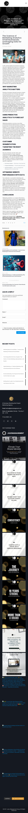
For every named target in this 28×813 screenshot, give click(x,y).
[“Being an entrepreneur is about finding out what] (14, 760)
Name (4, 312)
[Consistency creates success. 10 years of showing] (14, 520)
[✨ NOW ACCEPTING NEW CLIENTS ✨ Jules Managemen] (14, 688)
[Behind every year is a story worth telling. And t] (14, 496)
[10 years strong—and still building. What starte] (14, 592)
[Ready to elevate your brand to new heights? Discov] (14, 640)
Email (4, 317)
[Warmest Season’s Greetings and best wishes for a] (14, 736)
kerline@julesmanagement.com (13, 408)
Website (4, 322)
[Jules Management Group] (6, 3)
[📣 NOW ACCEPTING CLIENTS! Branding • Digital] (14, 664)
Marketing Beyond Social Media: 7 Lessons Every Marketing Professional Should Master (13, 250)
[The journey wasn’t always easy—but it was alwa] (14, 568)
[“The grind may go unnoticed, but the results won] (14, 784)
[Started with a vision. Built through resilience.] (14, 544)
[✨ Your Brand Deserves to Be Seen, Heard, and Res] (14, 448)
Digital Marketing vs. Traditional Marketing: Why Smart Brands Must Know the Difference (13, 275)
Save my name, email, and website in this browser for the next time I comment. (13, 328)
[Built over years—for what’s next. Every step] (14, 472)
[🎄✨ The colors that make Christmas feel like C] (14, 712)
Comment (5, 299)
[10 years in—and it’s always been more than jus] (14, 616)
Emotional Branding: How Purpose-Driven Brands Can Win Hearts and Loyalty (13, 285)
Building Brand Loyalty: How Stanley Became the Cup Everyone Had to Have (13, 382)
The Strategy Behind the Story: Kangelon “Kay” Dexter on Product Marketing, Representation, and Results (13, 359)
